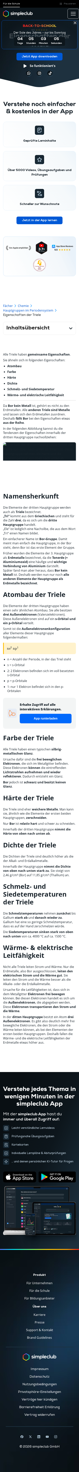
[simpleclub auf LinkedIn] (39, 1437)
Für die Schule (11, 3)
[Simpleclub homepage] (18, 13)
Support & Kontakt (39, 1330)
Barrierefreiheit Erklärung (39, 1407)
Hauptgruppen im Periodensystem (28, 310)
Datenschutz (39, 1377)
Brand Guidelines (39, 1337)
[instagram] (39, 73)
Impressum (40, 1369)
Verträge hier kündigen (39, 1399)
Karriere (39, 1315)
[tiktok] (29, 73)
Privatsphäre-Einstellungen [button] (39, 1392)
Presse (39, 1322)
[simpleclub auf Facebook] (22, 1437)
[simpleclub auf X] (30, 1437)
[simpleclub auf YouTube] (47, 1437)
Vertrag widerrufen (39, 1415)
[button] (67, 4)
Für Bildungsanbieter (39, 1298)
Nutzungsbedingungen (39, 1384)
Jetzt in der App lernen (39, 220)
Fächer (8, 306)
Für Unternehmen (39, 1283)
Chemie (23, 306)
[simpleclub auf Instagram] (56, 1437)
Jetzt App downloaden (39, 56)
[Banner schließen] (75, 22)
